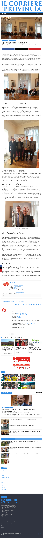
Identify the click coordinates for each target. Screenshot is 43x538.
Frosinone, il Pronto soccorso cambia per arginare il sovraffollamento (21, 425)
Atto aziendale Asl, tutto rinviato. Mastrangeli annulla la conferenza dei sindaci (18, 410)
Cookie (2, 527)
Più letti (8, 439)
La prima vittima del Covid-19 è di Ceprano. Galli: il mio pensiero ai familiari (22, 459)
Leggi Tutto (39, 392)
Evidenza (2, 470)
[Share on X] (1, 268)
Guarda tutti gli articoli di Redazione (18, 329)
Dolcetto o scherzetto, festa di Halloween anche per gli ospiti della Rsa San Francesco (24, 431)
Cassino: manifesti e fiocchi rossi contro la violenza (21, 348)
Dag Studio (12, 523)
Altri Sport (4, 489)
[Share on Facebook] (1, 266)
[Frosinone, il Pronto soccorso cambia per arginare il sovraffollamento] (5, 425)
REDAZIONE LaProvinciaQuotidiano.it (16, 412)
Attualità (2, 473)
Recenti (22, 439)
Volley (3, 487)
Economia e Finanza (12, 40)
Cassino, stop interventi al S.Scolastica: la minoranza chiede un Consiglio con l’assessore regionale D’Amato (8, 349)
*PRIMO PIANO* (5, 40)
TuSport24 (21, 285)
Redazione (11, 44)
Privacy (2, 525)
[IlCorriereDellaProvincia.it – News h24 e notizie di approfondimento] (2, 14)
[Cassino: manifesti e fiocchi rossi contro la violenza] (21, 339)
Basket (3, 485)
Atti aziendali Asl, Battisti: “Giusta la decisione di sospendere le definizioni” (22, 419)
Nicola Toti (33, 44)
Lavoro (2, 475)
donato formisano (28, 44)
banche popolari (17, 44)
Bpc (21, 44)
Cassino (23, 44)
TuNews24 (16, 285)
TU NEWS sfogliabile (20, 292)
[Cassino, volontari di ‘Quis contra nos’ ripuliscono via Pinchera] (35, 339)
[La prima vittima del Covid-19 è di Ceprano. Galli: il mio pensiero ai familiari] (5, 459)
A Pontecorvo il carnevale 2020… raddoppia (13, 301)
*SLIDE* (4, 407)
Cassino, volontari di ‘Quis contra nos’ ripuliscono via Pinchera (35, 348)
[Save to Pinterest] (1, 270)
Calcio (3, 484)
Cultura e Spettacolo (5, 479)
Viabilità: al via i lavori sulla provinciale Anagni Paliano (27, 304)
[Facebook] (3, 295)
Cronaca (2, 472)
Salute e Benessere (9, 407)
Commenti (36, 439)
